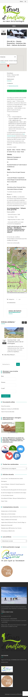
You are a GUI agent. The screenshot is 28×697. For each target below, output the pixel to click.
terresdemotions (11, 302)
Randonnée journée (13, 86)
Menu (21, 1)
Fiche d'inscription (5, 406)
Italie (5, 354)
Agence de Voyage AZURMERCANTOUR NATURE (14, 659)
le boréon (9, 81)
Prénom (3, 382)
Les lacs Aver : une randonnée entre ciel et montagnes (15, 341)
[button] (8, 66)
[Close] (15, 57)
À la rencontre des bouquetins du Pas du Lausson (13, 489)
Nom (2, 376)
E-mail (3, 388)
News (8, 354)
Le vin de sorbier (12, 511)
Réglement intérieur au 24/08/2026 (10, 409)
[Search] (18, 364)
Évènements (3, 62)
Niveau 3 (12, 354)
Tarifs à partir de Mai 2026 (7, 411)
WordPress (20, 694)
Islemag (7, 694)
